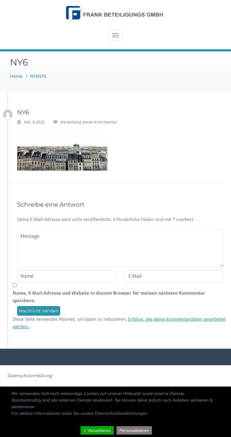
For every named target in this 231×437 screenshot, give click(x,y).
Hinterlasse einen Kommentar (88, 122)
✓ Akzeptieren (97, 430)
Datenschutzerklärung (29, 375)
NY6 (34, 76)
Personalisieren (134, 430)
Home (16, 76)
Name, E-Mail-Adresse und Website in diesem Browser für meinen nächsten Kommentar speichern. (109, 296)
